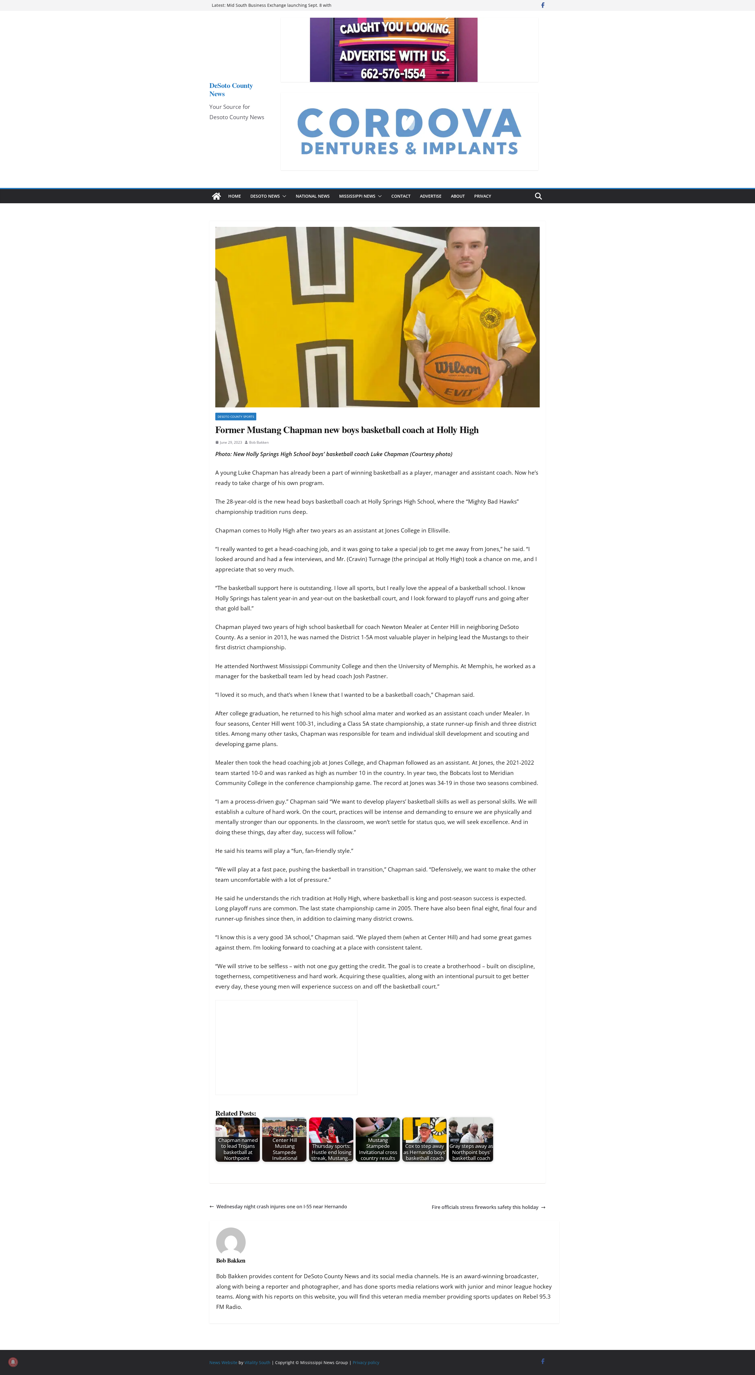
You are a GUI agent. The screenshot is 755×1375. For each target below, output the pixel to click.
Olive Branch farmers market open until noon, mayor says (284, 5)
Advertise (430, 196)
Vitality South (257, 1362)
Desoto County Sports (236, 416)
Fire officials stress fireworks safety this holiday (485, 1207)
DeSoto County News (231, 89)
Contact (401, 196)
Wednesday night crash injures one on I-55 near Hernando (281, 1206)
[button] (283, 196)
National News (313, 196)
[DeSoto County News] (216, 196)
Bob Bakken (259, 442)
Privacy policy (366, 1362)
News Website (223, 1362)
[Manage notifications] (13, 1362)
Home (234, 196)
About (458, 196)
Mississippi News (357, 196)
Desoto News (265, 196)
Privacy (482, 196)
